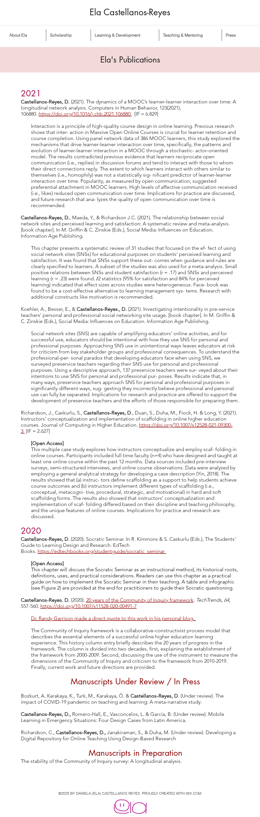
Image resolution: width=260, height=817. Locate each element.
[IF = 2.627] (38, 431)
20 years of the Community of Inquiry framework (139, 600)
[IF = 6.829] (145, 114)
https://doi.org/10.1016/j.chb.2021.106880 (85, 114)
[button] (68, 35)
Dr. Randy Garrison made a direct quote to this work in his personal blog (112, 618)
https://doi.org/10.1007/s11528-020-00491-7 (88, 606)
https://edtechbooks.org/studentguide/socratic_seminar (102, 551)
